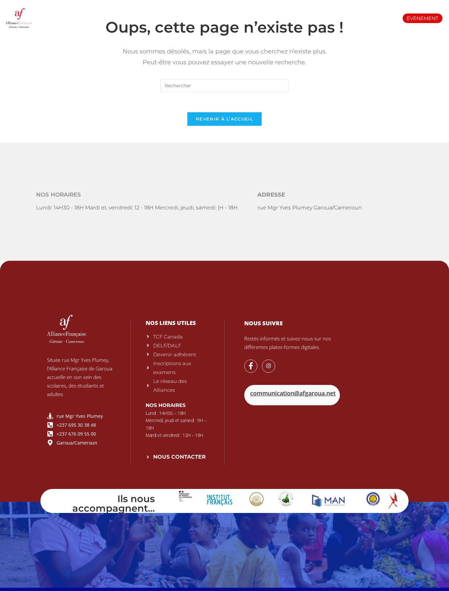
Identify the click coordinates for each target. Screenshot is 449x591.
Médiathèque (319, 13)
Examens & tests (176, 13)
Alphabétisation (266, 13)
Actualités (365, 13)
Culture (216, 22)
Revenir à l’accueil (224, 118)
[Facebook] (250, 366)
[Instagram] (268, 366)
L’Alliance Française (114, 13)
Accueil (63, 13)
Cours (221, 13)
